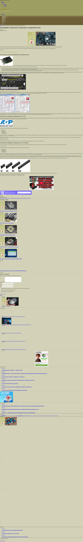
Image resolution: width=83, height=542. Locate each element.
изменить (16, 415)
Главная (1, 25)
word (6, 415)
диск (14, 415)
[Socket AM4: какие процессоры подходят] (8, 233)
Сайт (0, 286)
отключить (30, 415)
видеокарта (8, 415)
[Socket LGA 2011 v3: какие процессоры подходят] (8, 245)
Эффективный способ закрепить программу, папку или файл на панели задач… (13, 316)
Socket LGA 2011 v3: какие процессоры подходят (9, 246)
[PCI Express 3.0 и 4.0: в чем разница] (8, 221)
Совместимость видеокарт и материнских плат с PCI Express (11, 52)
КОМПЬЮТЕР (4, 17)
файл (57, 415)
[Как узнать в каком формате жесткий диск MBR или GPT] (8, 257)
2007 (0, 415)
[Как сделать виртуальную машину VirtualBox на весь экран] (8, 470)
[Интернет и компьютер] (6, 12)
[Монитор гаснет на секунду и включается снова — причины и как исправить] (8, 488)
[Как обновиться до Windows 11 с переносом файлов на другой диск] (5, 443)
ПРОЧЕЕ (3, 22)
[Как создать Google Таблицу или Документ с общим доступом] (8, 433)
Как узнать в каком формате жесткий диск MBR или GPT (11, 258)
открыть (35, 415)
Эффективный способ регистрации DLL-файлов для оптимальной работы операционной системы (16, 324)
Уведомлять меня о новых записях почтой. (7, 291)
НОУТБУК (3, 18)
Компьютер (4, 25)
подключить (41, 415)
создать (49, 415)
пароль (39, 415)
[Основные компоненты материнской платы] (8, 425)
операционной (27, 415)
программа (44, 415)
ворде (13, 415)
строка (50, 415)
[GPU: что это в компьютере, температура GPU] (8, 497)
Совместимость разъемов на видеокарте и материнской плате (11, 51)
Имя (1, 283)
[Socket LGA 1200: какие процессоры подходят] (8, 209)
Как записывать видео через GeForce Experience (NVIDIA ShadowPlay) (13, 270)
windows (3, 415)
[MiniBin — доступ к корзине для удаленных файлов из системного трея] (6, 526)
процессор (46, 415)
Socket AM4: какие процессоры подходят (7, 234)
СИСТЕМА (3, 21)
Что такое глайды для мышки (6, 306)
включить (11, 415)
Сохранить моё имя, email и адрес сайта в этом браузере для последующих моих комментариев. (15, 288)
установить (55, 415)
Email (1, 285)
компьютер (20, 415)
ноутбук (24, 415)
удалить (52, 415)
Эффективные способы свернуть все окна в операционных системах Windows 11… (14, 349)
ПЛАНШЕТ (3, 19)
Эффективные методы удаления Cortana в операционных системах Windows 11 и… (14, 341)
